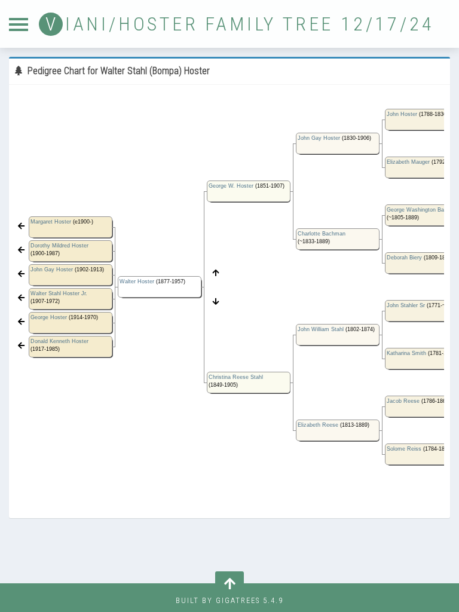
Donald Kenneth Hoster (59, 341)
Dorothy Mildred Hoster (59, 246)
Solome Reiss (404, 449)
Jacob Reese (403, 401)
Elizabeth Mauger (408, 162)
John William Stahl (321, 329)
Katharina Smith (406, 353)
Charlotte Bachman (321, 234)
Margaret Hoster (50, 222)
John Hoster (402, 114)
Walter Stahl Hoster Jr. (58, 293)
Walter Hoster (137, 281)
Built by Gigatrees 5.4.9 (229, 600)
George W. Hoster (231, 186)
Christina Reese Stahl (236, 377)
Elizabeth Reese (318, 425)
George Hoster (48, 317)
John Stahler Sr (406, 305)
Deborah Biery (404, 258)
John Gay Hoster (51, 270)
